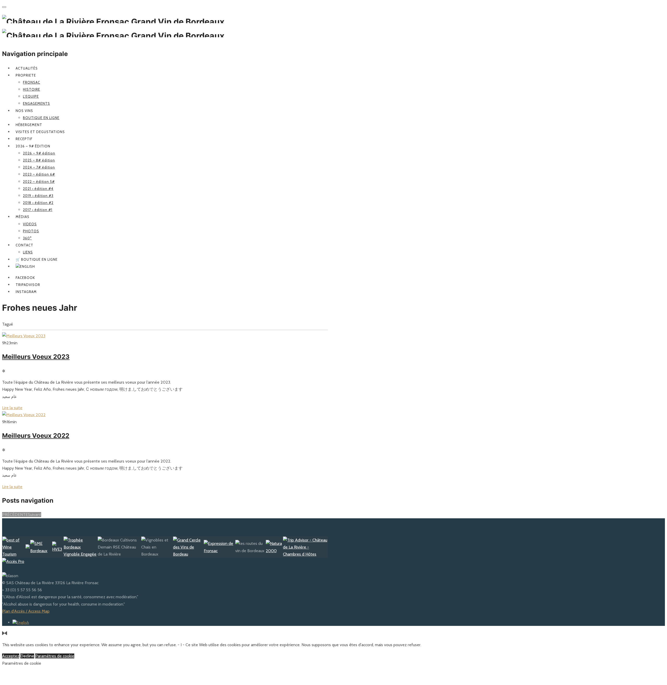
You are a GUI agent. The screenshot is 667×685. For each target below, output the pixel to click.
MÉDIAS (22, 217)
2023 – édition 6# (39, 174)
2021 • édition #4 (38, 188)
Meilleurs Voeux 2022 (35, 435)
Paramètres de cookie (54, 655)
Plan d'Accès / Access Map (26, 611)
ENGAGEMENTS (36, 103)
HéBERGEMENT (29, 125)
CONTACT (24, 245)
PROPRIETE (26, 75)
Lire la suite (12, 407)
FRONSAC (31, 82)
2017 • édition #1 (37, 210)
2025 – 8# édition (39, 160)
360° (27, 238)
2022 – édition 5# (39, 181)
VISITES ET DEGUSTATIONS (40, 132)
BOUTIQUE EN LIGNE (41, 118)
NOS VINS (24, 111)
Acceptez (10, 655)
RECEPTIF (24, 139)
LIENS (28, 252)
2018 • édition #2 (38, 203)
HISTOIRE (31, 89)
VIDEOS (30, 224)
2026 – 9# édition (33, 146)
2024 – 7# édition (39, 167)
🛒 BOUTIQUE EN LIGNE (37, 259)
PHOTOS (31, 231)
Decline (27, 655)
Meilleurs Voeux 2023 (36, 356)
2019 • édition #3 (38, 196)
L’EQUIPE (31, 96)
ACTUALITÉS (27, 68)
